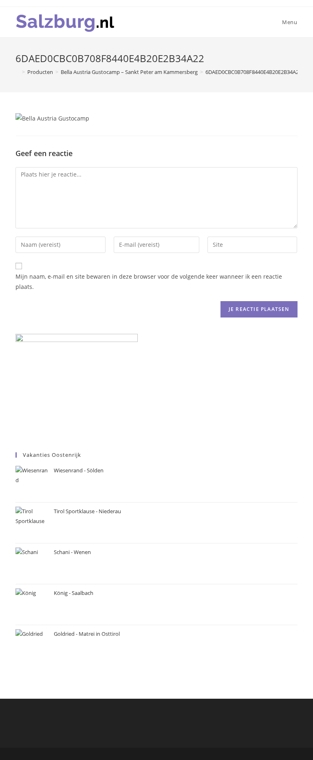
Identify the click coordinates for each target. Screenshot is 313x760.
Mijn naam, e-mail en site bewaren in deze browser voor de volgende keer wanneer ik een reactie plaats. (148, 282)
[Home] (17, 72)
